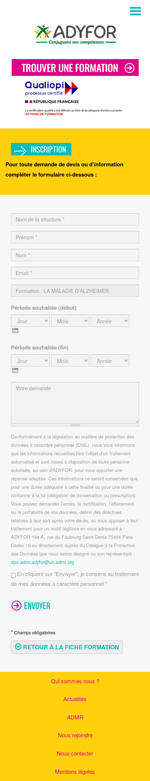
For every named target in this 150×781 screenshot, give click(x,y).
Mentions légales (75, 771)
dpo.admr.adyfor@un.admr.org (42, 561)
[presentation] (15, 331)
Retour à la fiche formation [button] (70, 647)
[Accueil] (75, 33)
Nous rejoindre (75, 735)
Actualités (75, 699)
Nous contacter (75, 753)
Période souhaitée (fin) (39, 347)
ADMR (75, 717)
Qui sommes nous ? (75, 681)
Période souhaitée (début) (43, 307)
